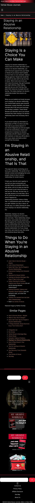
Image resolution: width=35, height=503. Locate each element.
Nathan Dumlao (20, 305)
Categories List (13, 330)
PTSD (14, 107)
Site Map (11, 356)
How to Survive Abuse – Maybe (18, 315)
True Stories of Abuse (15, 354)
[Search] (25, 378)
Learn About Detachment (16, 265)
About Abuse (12, 336)
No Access (12, 332)
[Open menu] (2, 10)
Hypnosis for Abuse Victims (17, 275)
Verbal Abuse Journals (10, 5)
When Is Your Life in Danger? (17, 317)
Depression (8, 105)
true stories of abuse (18, 301)
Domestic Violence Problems (17, 338)
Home (2, 15)
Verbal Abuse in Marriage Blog (17, 334)
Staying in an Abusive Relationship (19, 340)
